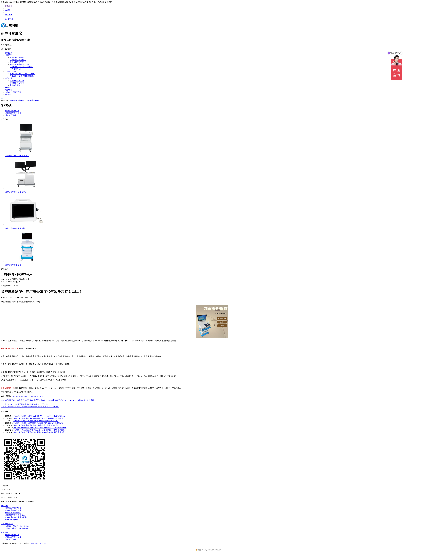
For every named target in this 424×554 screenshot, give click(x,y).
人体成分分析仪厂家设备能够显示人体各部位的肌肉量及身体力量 (39, 432)
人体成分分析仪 (11, 71)
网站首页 (8, 53)
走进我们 (8, 88)
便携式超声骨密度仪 (18, 62)
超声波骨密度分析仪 (18, 60)
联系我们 (8, 10)
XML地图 (9, 19)
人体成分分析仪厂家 (13, 92)
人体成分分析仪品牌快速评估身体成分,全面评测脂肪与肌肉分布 (38, 418)
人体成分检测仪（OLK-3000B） (22, 76)
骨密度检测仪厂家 (17, 81)
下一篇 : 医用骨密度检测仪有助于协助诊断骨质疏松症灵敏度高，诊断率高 (30, 407)
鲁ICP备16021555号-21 (39, 543)
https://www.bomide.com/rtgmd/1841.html (28, 396)
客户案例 (8, 90)
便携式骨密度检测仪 (18, 83)
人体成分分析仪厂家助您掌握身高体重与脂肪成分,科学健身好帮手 (39, 423)
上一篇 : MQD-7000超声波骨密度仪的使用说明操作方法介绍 (24, 404)
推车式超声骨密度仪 (18, 57)
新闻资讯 (8, 78)
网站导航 (8, 6)
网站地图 (8, 15)
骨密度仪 (8, 55)
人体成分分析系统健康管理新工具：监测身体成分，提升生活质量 (39, 430)
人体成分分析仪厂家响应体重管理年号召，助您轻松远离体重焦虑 (39, 416)
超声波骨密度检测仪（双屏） (21, 67)
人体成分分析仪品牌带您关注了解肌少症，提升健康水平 (35, 425)
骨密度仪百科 (15, 85)
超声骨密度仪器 (16, 69)
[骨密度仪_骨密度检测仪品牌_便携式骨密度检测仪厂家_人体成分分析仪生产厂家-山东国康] (13, 28)
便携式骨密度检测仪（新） (20, 64)
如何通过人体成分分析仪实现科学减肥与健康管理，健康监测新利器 (39, 428)
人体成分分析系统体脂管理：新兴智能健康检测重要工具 (35, 421)
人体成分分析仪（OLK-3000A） (22, 74)
